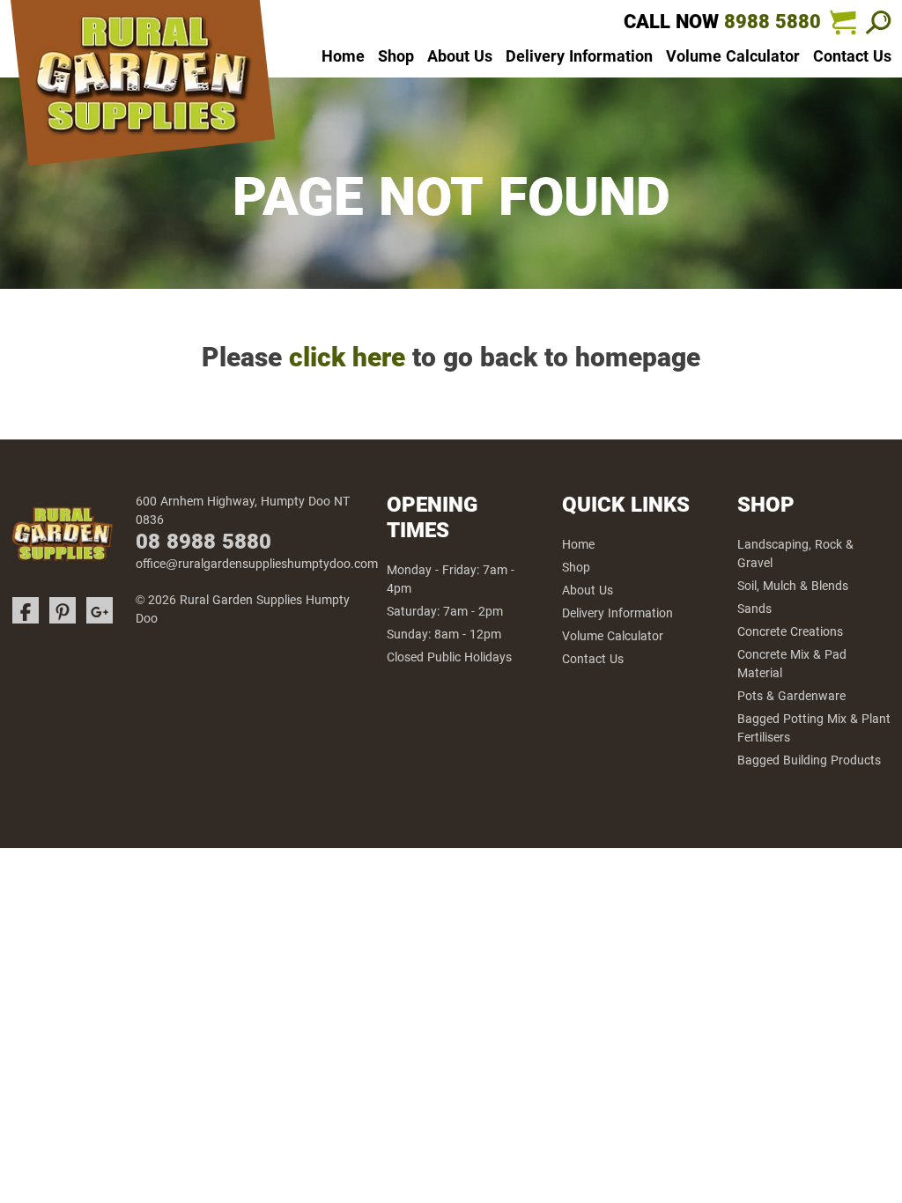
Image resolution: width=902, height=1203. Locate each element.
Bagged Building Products (809, 760)
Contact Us (852, 56)
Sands (754, 609)
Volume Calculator (733, 56)
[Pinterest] (62, 610)
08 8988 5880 (203, 541)
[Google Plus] (99, 610)
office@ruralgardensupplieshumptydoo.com (257, 564)
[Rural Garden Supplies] (143, 88)
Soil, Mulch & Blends (792, 586)
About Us (459, 56)
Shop (396, 56)
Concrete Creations (790, 631)
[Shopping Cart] (843, 22)
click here (347, 357)
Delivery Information (579, 56)
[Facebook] (25, 610)
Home (343, 56)
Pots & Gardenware (791, 696)
